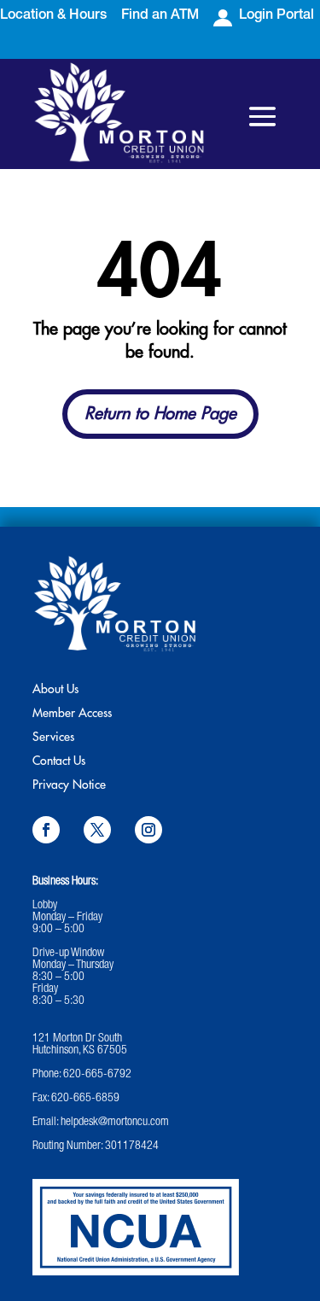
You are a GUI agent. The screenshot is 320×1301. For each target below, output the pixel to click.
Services (53, 737)
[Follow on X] (97, 829)
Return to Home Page (160, 414)
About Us (55, 689)
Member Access (72, 713)
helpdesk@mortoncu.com (115, 1123)
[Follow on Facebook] (46, 829)
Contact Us (58, 761)
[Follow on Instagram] (148, 829)
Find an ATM (160, 16)
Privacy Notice (69, 785)
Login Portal (276, 16)
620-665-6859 (85, 1099)
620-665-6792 (97, 1075)
